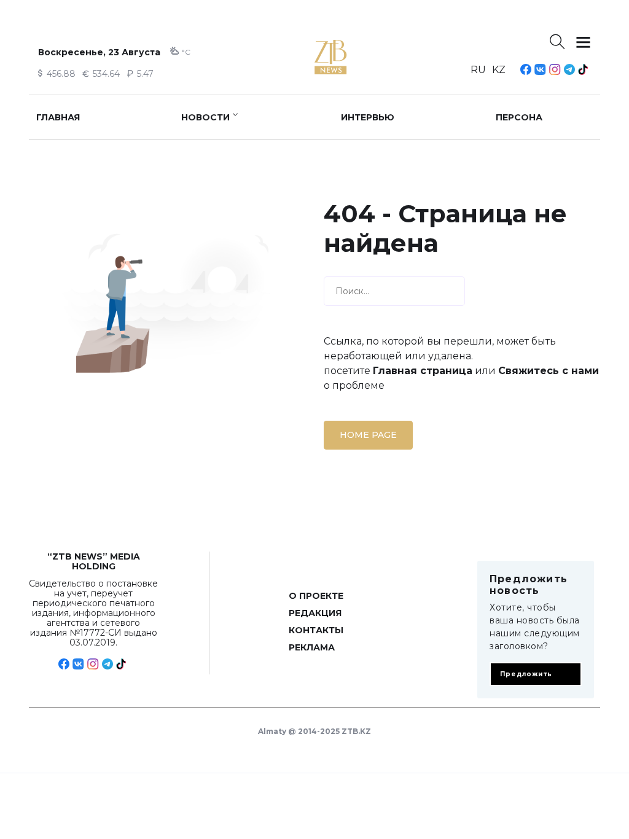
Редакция (315, 613)
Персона (519, 117)
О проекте (316, 596)
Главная (58, 117)
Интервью (367, 117)
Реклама (312, 647)
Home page (368, 434)
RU (478, 70)
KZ (499, 70)
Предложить (526, 674)
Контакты (316, 630)
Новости (205, 117)
